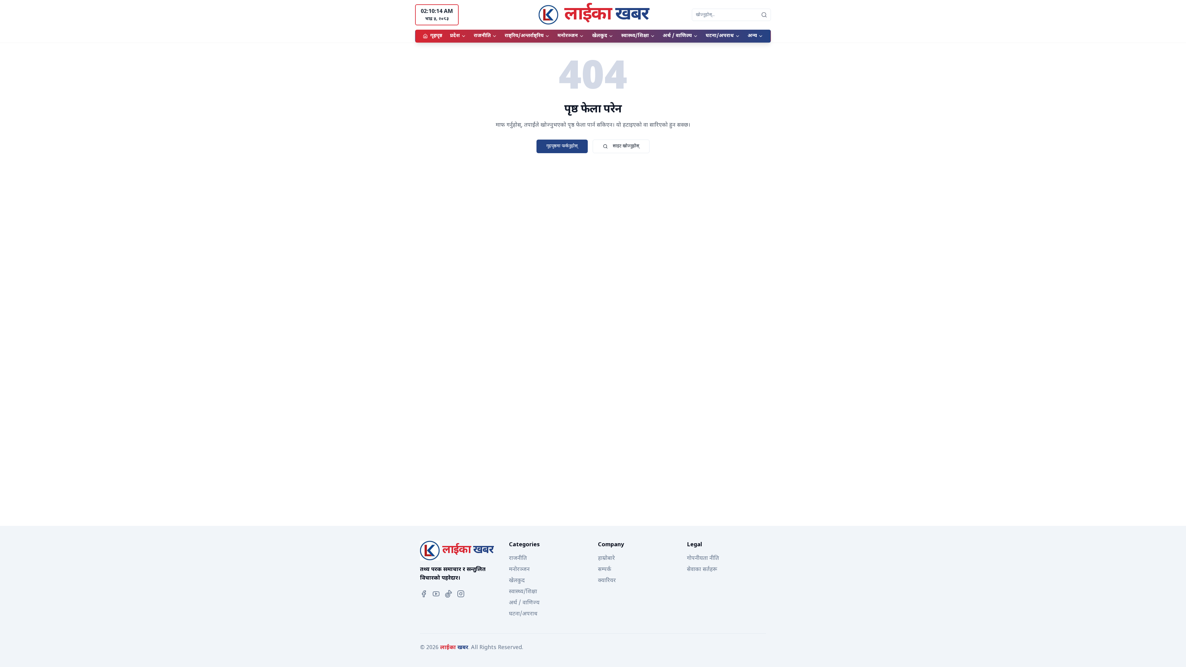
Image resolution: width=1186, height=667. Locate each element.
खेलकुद (599, 36)
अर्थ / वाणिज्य (677, 36)
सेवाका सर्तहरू (702, 569)
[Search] (764, 15)
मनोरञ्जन (567, 36)
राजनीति (482, 36)
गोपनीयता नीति (703, 558)
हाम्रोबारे (606, 558)
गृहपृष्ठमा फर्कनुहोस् (562, 146)
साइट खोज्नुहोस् (626, 146)
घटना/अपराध (720, 36)
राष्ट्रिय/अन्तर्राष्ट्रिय (524, 36)
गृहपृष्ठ (436, 36)
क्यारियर (607, 580)
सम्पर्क (604, 569)
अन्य (752, 36)
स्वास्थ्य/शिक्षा (635, 36)
